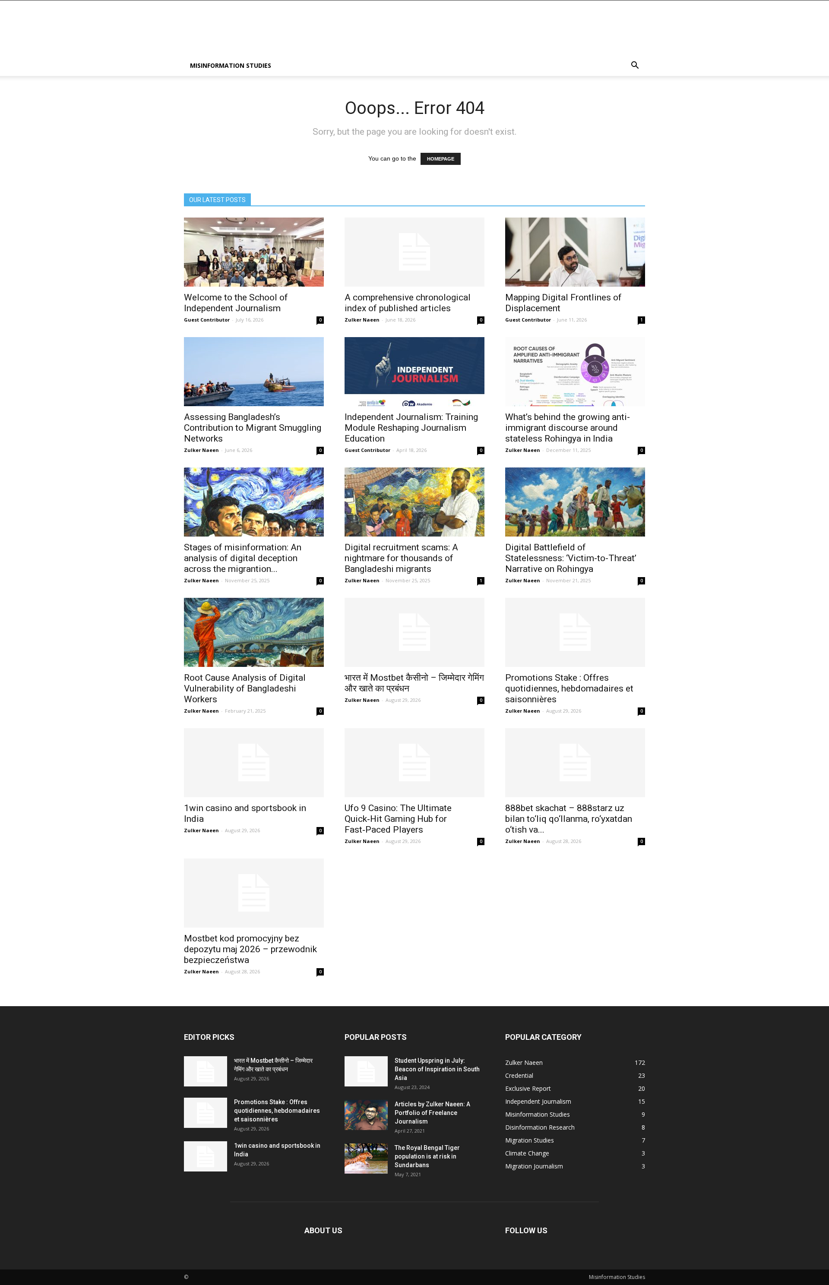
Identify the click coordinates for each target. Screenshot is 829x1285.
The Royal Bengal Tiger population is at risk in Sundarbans (427, 1156)
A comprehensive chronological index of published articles (408, 302)
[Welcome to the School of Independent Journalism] (254, 252)
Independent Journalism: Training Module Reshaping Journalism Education (411, 428)
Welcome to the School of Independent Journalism (236, 302)
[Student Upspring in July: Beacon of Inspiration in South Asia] (366, 1071)
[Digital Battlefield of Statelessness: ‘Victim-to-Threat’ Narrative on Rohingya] (575, 502)
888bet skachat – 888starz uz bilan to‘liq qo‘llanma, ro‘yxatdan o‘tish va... (568, 819)
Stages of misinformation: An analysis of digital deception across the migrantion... (242, 558)
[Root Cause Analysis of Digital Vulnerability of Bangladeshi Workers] (254, 632)
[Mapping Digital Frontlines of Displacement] (575, 252)
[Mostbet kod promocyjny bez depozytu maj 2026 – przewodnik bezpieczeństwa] (254, 893)
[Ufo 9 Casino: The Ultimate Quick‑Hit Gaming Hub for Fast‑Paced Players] (414, 762)
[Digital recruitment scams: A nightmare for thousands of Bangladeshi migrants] (414, 502)
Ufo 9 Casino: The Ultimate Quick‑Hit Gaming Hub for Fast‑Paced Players (398, 819)
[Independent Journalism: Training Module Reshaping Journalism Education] (414, 371)
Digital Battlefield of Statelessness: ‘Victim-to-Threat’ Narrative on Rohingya (570, 558)
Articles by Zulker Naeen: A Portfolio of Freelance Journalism (432, 1113)
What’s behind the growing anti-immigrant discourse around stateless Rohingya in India (567, 428)
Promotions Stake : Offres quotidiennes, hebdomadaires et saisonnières (569, 688)
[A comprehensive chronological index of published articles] (414, 252)
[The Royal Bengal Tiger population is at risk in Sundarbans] (366, 1158)
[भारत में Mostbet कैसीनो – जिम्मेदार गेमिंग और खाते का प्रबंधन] (414, 632)
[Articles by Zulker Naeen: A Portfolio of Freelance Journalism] (366, 1115)
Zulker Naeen (362, 319)
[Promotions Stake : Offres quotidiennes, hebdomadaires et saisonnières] (575, 632)
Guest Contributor (207, 319)
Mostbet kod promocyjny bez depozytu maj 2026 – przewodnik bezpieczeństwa (250, 949)
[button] (634, 66)
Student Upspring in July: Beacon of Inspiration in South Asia (437, 1069)
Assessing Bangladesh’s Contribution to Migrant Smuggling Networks (252, 428)
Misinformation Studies (230, 65)
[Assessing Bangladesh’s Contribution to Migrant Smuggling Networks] (254, 371)
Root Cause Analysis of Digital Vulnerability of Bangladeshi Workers (245, 688)
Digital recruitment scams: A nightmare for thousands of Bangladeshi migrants (401, 558)
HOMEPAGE (440, 158)
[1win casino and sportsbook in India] (254, 762)
